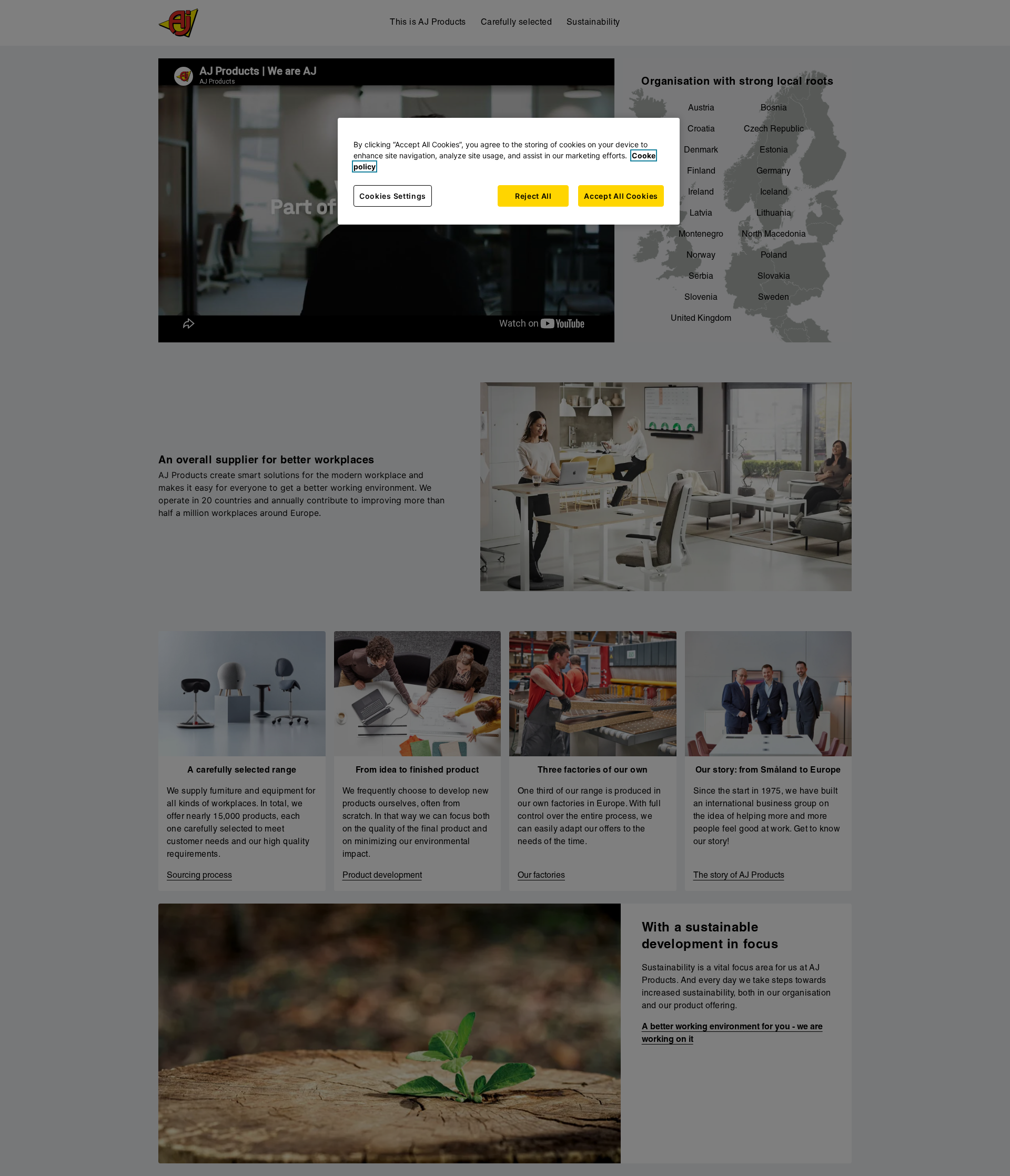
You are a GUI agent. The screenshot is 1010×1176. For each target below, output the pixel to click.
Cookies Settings (392, 195)
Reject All (533, 195)
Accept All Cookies (621, 195)
